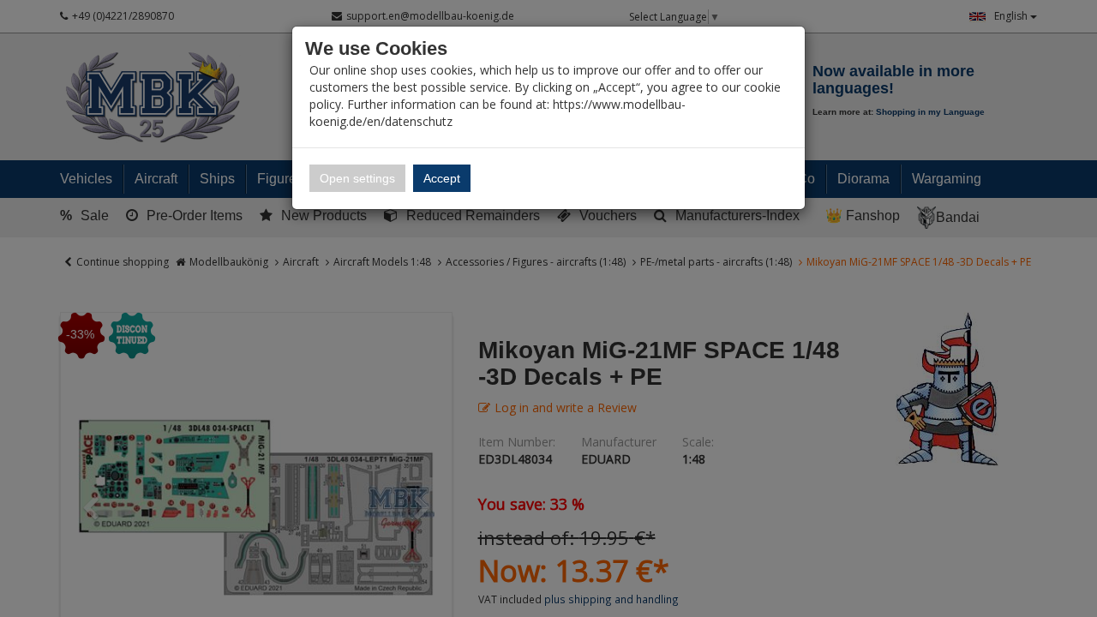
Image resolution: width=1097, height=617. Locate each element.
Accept (441, 178)
